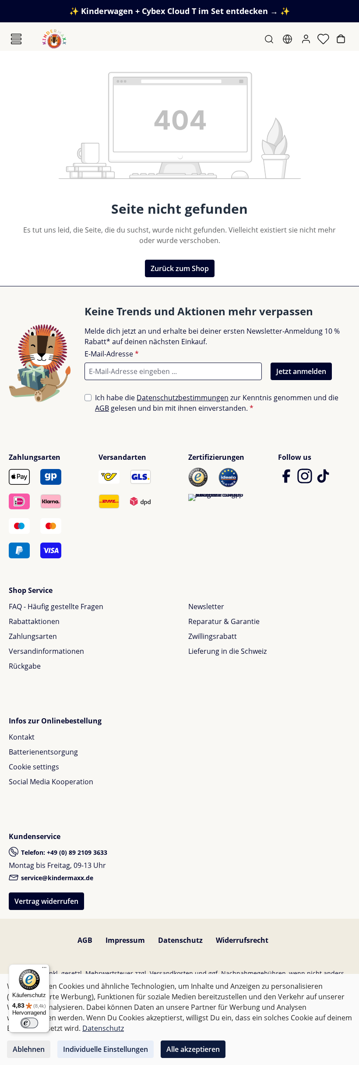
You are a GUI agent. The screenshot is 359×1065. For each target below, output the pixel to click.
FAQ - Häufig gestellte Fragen (56, 606)
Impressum (125, 940)
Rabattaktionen (34, 621)
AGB (102, 408)
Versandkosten (171, 973)
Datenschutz (180, 940)
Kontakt (22, 737)
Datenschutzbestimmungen (183, 397)
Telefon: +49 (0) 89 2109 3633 (63, 852)
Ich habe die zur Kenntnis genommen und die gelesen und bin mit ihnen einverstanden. (216, 403)
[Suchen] (270, 39)
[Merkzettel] (324, 39)
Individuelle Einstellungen (105, 1049)
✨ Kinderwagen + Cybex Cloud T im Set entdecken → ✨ (179, 11)
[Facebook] (287, 480)
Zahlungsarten (33, 636)
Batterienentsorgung (43, 752)
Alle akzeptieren (193, 1049)
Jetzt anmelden (301, 371)
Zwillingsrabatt (212, 636)
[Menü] (16, 39)
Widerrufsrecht (242, 940)
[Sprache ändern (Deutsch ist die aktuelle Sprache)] (288, 39)
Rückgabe (25, 666)
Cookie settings (34, 767)
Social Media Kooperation (51, 781)
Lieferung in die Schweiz (227, 651)
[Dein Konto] (307, 39)
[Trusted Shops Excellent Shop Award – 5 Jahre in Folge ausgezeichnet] (216, 497)
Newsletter (206, 606)
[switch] (29, 1023)
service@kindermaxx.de (56, 878)
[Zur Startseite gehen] (54, 39)
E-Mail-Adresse (111, 354)
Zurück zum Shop (180, 268)
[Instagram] (305, 480)
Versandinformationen (46, 651)
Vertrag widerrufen (46, 901)
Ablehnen (29, 1049)
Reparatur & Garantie (224, 621)
